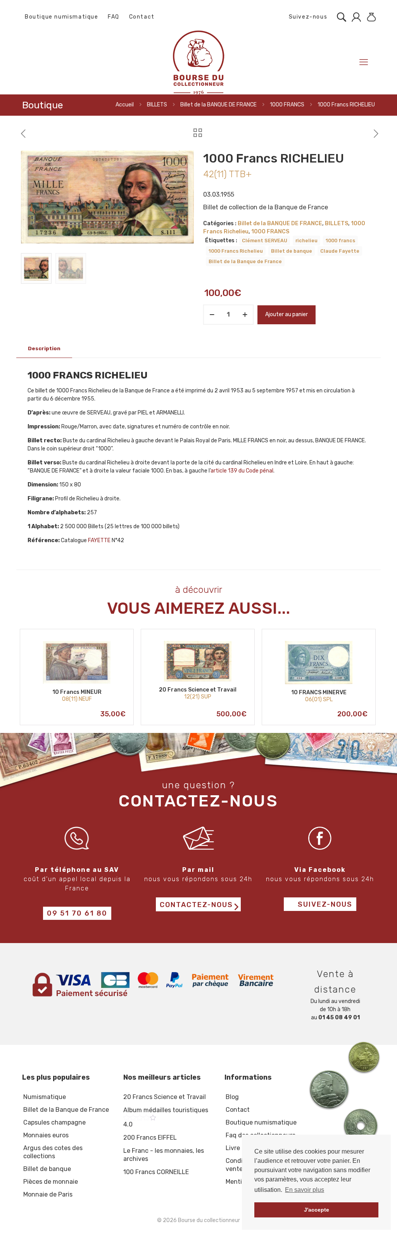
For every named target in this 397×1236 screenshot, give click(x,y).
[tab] (44, 349)
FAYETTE (99, 540)
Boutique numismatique (61, 17)
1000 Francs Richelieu (236, 251)
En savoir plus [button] (304, 1189)
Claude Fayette (339, 251)
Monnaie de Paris (47, 1194)
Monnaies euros (46, 1135)
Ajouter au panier (286, 314)
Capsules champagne (54, 1122)
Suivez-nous (307, 17)
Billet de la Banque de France (245, 261)
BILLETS (157, 104)
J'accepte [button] (316, 1210)
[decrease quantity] (212, 314)
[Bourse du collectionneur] (198, 62)
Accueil (125, 104)
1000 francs (340, 240)
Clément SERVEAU (264, 240)
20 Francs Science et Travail (197, 689)
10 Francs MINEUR (77, 692)
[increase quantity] (245, 314)
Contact (142, 17)
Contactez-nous (196, 904)
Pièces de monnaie (50, 1181)
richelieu (306, 240)
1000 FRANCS (287, 104)
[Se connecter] (354, 17)
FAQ (113, 17)
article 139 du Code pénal (242, 470)
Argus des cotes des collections (53, 1152)
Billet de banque (291, 251)
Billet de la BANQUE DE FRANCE (218, 104)
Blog (232, 1097)
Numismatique (44, 1097)
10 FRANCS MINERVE (319, 692)
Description (44, 348)
